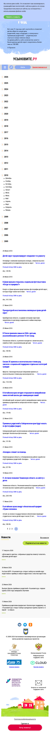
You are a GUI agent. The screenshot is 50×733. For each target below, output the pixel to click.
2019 (6, 120)
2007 (6, 229)
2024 (6, 89)
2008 (6, 222)
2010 (6, 175)
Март (7, 204)
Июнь (7, 195)
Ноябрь (8, 181)
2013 (6, 156)
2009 (6, 216)
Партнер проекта (38, 667)
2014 (6, 150)
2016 (6, 138)
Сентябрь (8, 187)
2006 (6, 235)
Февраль (8, 207)
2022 (6, 101)
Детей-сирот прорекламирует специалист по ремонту (24, 255)
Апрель (8, 201)
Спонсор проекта (14, 667)
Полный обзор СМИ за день (12, 267)
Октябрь (8, 184)
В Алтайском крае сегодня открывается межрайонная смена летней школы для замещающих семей (24, 393)
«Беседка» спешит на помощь (14, 452)
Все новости (44, 538)
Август (7, 190)
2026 (6, 77)
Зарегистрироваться (39, 67)
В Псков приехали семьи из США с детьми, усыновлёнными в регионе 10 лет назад (19, 334)
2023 (6, 95)
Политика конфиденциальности (25, 719)
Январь (8, 210)
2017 (6, 132)
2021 (6, 107)
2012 (6, 163)
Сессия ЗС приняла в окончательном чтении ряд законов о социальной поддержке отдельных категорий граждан (25, 364)
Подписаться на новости (35, 543)
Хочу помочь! (25, 728)
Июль (7, 192)
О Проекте (11, 48)
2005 (6, 241)
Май (6, 198)
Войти (23, 67)
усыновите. (25, 59)
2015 (6, 144)
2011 (6, 169)
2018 (6, 126)
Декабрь (8, 178)
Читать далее (40, 263)
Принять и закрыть (13, 17)
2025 (6, 83)
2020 (6, 113)
